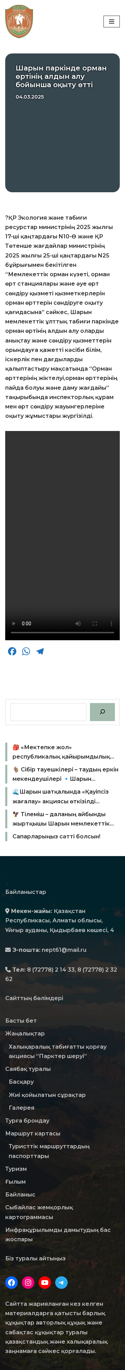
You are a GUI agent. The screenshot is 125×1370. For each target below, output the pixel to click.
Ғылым (15, 1181)
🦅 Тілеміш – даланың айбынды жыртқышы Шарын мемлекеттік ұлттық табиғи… (61, 819)
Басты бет (21, 1020)
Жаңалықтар (25, 1033)
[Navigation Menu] (111, 21)
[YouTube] (45, 1282)
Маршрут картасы (32, 1133)
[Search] (102, 712)
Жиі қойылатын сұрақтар (47, 1095)
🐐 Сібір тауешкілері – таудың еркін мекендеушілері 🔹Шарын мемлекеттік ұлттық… (65, 775)
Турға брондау (27, 1120)
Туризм (16, 1169)
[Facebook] (11, 1282)
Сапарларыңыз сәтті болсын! (56, 836)
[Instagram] (28, 1282)
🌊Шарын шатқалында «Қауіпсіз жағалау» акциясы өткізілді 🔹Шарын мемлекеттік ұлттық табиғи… (60, 797)
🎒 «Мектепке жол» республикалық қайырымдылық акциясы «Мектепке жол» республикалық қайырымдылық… (63, 752)
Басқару (21, 1082)
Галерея (21, 1108)
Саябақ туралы (28, 1069)
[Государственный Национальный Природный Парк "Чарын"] (20, 21)
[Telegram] (61, 1282)
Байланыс (20, 1194)
